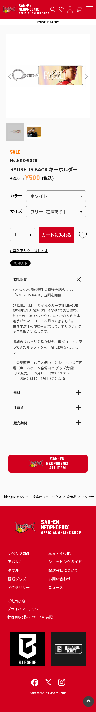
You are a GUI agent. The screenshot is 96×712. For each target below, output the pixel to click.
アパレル (15, 561)
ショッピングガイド (65, 561)
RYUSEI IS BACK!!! (48, 22)
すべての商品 (19, 553)
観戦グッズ (17, 578)
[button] (9, 76)
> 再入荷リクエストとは (29, 250)
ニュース (55, 587)
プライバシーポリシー (24, 608)
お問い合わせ (59, 578)
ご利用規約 (16, 600)
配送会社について (63, 570)
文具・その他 (59, 553)
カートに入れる (56, 235)
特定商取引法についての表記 (30, 616)
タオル (13, 570)
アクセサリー (19, 587)
